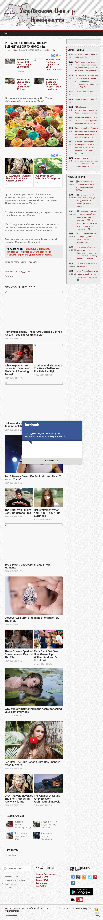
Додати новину (11, 877)
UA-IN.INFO (41, 886)
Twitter (90, 877)
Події (49, 50)
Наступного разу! (51, 460)
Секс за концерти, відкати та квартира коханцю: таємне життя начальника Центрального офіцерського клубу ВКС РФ (86, 81)
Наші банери (10, 884)
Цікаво (55, 50)
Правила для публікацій (15, 880)
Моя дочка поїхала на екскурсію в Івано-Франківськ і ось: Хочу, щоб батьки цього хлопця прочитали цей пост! (87, 253)
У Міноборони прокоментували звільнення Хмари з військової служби (86, 110)
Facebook (32, 262)
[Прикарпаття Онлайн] (77, 902)
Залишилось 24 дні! (85, 92)
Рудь (23, 271)
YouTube (95, 877)
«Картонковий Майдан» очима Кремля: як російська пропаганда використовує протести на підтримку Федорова (86, 147)
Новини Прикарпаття (46, 874)
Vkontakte (73, 883)
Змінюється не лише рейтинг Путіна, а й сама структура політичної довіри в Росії (86, 120)
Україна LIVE (42, 877)
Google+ (78, 877)
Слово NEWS (42, 880)
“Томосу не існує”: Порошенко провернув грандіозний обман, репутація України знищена (86, 201)
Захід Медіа (41, 883)
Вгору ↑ (98, 916)
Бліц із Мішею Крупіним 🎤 (86, 99)
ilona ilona (14, 50)
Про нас (8, 887)
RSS (84, 877)
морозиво (15, 271)
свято (29, 271)
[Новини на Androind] (82, 895)
